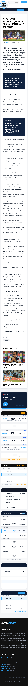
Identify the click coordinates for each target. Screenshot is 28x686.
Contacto (20, 681)
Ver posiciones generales (20, 611)
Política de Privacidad (10, 681)
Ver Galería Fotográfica (10, 95)
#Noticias (6, 340)
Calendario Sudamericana (20, 484)
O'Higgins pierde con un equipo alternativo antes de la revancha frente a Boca (13, 82)
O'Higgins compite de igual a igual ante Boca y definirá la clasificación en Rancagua (13, 128)
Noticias (5, 16)
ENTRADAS (24, 2)
